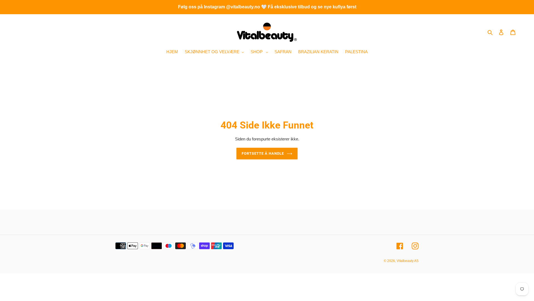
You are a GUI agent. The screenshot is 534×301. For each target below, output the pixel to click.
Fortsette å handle (263, 153)
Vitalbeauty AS (408, 261)
